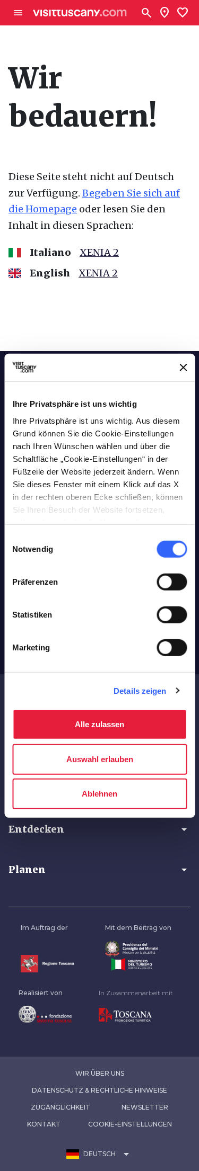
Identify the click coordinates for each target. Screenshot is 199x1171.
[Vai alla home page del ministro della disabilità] (138, 949)
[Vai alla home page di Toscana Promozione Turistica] (136, 1015)
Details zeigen (140, 690)
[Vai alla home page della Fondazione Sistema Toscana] (45, 1014)
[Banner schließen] (183, 367)
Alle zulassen (99, 724)
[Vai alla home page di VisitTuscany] (80, 13)
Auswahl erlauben (99, 758)
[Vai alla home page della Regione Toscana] (47, 963)
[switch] (172, 582)
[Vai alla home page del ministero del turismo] (138, 964)
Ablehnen (99, 793)
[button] (99, 829)
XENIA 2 (99, 252)
